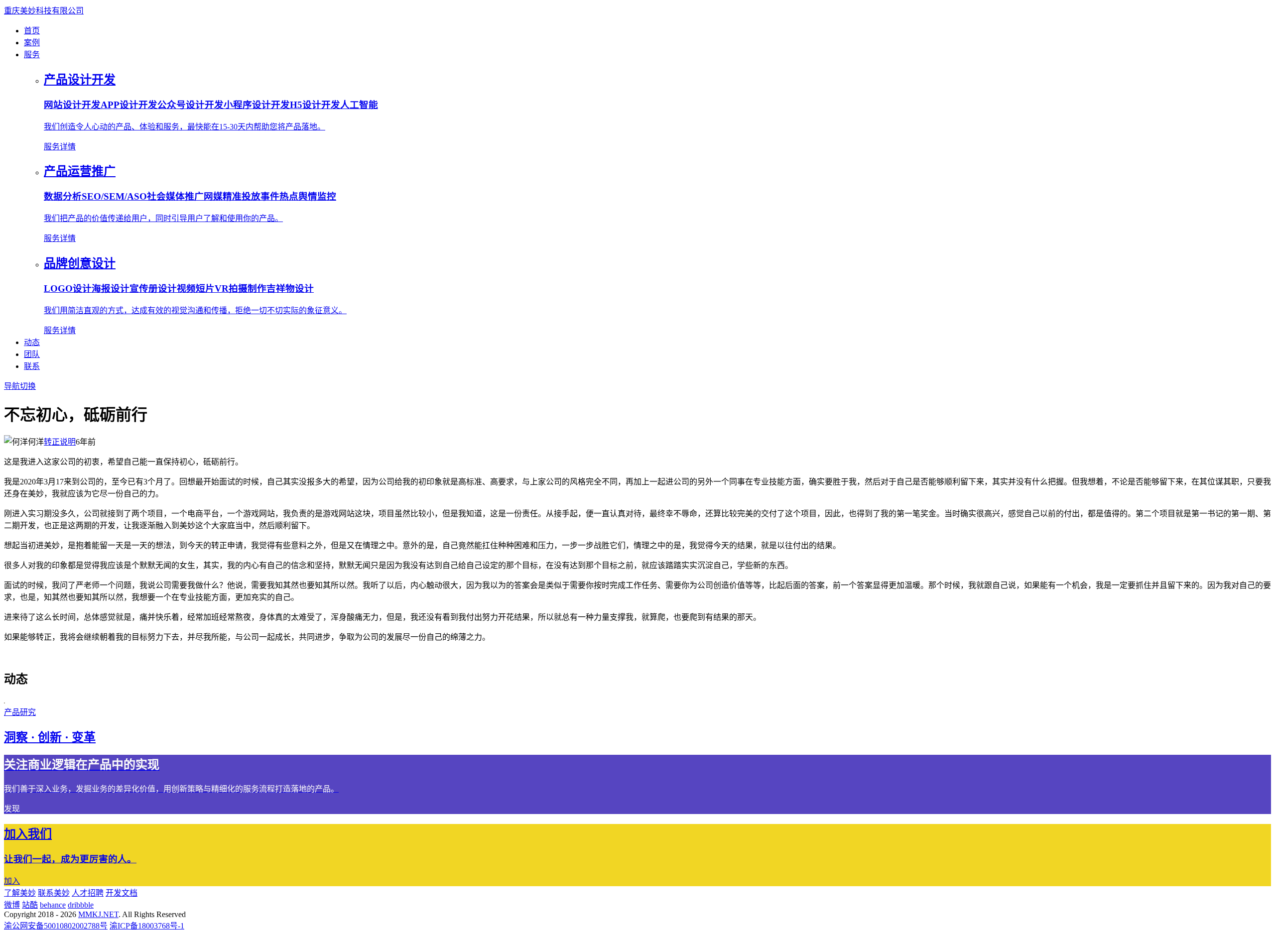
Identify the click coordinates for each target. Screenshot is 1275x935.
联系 (32, 366)
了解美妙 (20, 893)
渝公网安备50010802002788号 (56, 926)
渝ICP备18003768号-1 (147, 926)
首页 (32, 30)
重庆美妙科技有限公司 (44, 10)
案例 (32, 42)
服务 (32, 54)
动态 (32, 342)
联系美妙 (54, 893)
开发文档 (121, 893)
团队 (32, 354)
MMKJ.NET (98, 914)
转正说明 (60, 442)
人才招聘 (88, 893)
